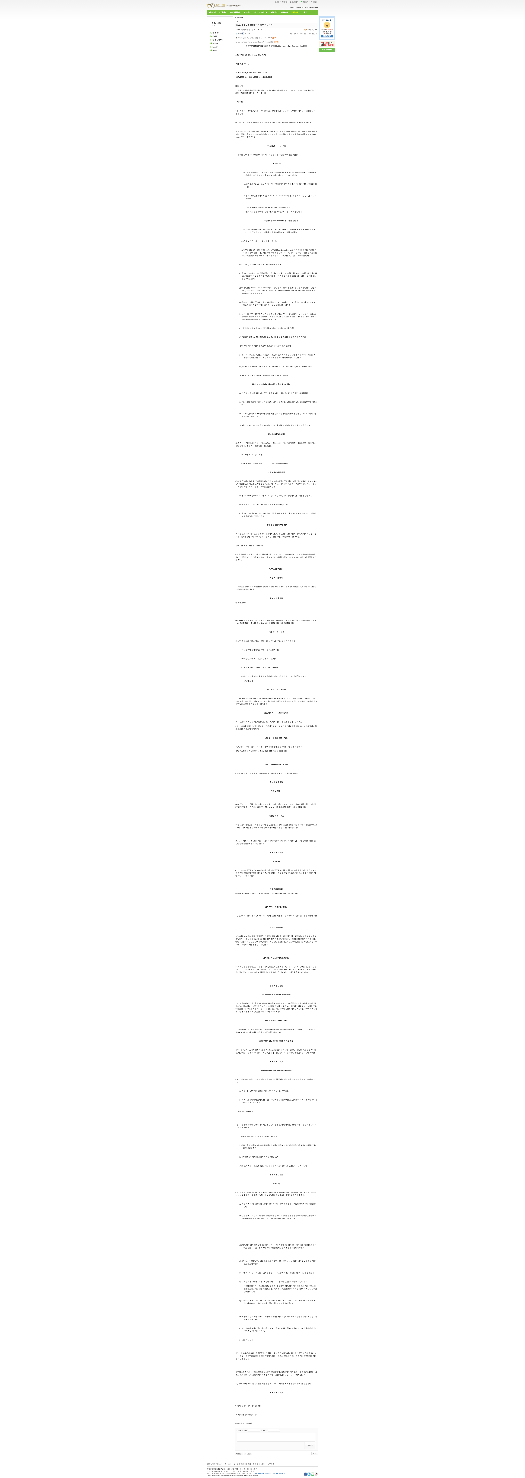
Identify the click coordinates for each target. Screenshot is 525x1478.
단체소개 (212, 12)
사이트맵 (314, 2)
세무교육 (284, 12)
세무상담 (274, 12)
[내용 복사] (307, 34)
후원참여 (305, 2)
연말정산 (247, 12)
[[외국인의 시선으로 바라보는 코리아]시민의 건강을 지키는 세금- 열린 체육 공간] (239, 1453)
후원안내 (294, 12)
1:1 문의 (304, 12)
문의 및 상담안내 (259, 1464)
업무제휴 (271, 1464)
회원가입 (284, 2)
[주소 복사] (300, 34)
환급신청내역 (294, 2)
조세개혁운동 (235, 12)
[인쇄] (314, 34)
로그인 (277, 2)
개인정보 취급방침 (244, 1464)
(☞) (240, 1473)
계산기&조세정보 (260, 12)
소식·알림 (222, 12)
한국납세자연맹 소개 (214, 1464)
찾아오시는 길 (230, 1464)
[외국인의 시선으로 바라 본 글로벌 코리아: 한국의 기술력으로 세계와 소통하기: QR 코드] (248, 1453)
